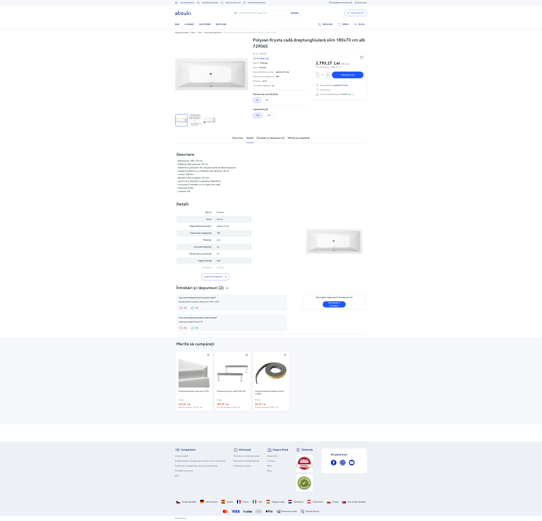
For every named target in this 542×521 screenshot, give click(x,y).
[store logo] (183, 13)
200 (258, 115)
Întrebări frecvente (184, 471)
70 (257, 100)
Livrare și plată (181, 456)
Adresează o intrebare (334, 304)
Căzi (199, 33)
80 (267, 100)
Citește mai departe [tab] (213, 277)
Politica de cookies (242, 466)
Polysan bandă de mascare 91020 (193, 391)
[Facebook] (333, 463)
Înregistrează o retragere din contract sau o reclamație (200, 461)
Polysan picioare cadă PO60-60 (231, 391)
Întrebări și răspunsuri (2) (270, 138)
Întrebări (263, 58)
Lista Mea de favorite (340, 3)
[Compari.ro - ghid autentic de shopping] (304, 483)
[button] (353, 94)
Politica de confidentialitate (246, 461)
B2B (177, 476)
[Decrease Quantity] (317, 75)
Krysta (263, 67)
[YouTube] (352, 463)
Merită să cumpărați (299, 138)
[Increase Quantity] (328, 75)
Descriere (237, 138)
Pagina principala (182, 33)
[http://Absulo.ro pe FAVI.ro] (304, 463)
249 (269, 115)
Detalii (249, 138)
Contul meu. (362, 3)
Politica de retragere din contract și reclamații (196, 466)
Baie (193, 33)
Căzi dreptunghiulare (212, 33)
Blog (269, 471)
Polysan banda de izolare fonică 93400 (269, 392)
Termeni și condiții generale (246, 456)
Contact (271, 461)
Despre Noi (272, 456)
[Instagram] (343, 463)
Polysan (220, 212)
